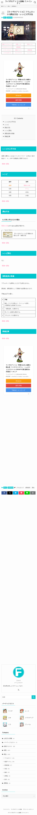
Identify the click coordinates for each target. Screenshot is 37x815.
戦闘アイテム (9, 761)
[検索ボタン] (35, 2)
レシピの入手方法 (10, 122)
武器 (7, 768)
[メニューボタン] (2, 2)
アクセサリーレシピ (7, 47)
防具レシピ (30, 44)
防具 (7, 779)
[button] (4, 493)
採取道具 (27, 487)
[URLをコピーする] (33, 493)
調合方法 (7, 127)
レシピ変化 (8, 130)
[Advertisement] (18, 420)
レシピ (7, 124)
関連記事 (7, 136)
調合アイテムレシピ (7, 44)
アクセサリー (9, 758)
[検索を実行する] (34, 697)
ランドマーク (18, 52)
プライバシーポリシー (28, 809)
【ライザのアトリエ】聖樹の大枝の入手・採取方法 (23, 234)
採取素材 (18, 47)
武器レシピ (18, 44)
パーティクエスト (7, 50)
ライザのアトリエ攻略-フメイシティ (18, 2)
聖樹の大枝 (27, 185)
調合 (5, 17)
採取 (7, 750)
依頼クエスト (18, 50)
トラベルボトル (7, 52)
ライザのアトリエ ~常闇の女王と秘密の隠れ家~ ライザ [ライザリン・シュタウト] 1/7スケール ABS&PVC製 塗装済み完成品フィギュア (18, 83)
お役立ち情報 (9, 738)
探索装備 (10, 17)
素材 (7, 772)
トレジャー (30, 52)
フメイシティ (6, 809)
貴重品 (7, 776)
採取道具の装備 (9, 133)
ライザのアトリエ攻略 (16, 809)
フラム (27, 188)
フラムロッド (20, 487)
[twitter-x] (19, 690)
